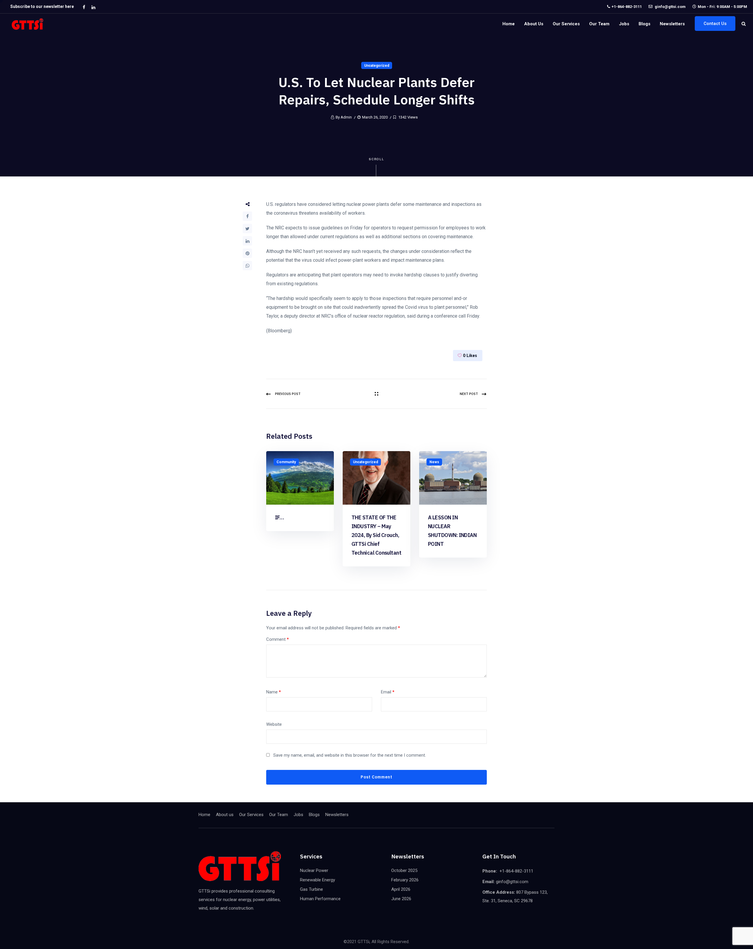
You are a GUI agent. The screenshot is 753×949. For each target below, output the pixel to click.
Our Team (599, 23)
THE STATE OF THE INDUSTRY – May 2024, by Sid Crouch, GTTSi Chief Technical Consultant (376, 535)
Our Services (566, 23)
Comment (277, 639)
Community (286, 462)
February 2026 (405, 880)
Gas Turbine (311, 889)
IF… (279, 517)
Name (273, 692)
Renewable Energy (317, 880)
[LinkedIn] (247, 241)
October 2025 (404, 870)
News (434, 462)
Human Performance (320, 898)
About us (533, 23)
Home (508, 23)
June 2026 (401, 898)
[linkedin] (93, 7)
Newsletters (672, 23)
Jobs (624, 23)
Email (387, 692)
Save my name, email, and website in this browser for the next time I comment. (349, 755)
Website (274, 724)
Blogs (644, 23)
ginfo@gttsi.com (670, 6)
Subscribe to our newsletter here (42, 6)
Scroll (376, 159)
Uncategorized (376, 66)
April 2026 (400, 889)
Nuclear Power (314, 870)
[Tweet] (247, 228)
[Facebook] (247, 216)
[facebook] (84, 7)
